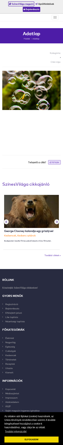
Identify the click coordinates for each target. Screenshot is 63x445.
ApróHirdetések (46, 4)
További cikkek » (52, 255)
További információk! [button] (16, 431)
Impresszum (11, 397)
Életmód (9, 338)
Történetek (10, 359)
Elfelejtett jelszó (13, 312)
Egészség (10, 346)
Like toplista (11, 317)
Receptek (10, 363)
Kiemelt (9, 372)
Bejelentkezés (32, 9)
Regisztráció (11, 304)
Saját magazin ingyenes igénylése (22, 410)
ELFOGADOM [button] (31, 439)
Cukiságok (10, 350)
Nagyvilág (10, 342)
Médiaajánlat (12, 393)
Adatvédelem (12, 402)
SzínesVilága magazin (22, 4)
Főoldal (27, 38)
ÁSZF (8, 406)
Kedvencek (10, 355)
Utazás (9, 368)
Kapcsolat (10, 389)
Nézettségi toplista (15, 321)
